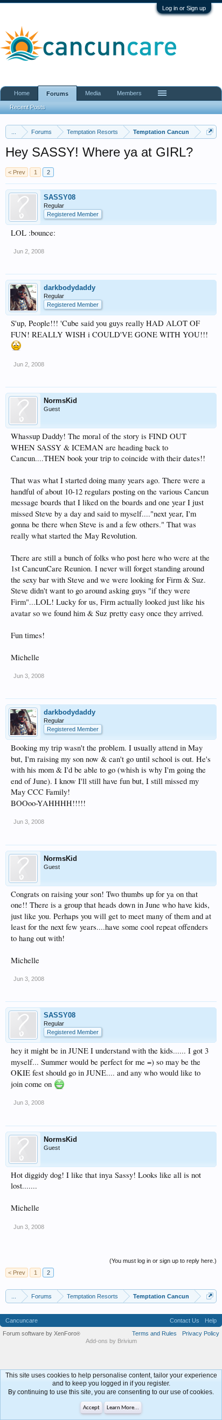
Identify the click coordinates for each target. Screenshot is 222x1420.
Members (129, 93)
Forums (57, 93)
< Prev (16, 172)
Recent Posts (27, 107)
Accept (91, 1408)
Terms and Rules (154, 1333)
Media (93, 93)
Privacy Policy (200, 1333)
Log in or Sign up (184, 8)
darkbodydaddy (69, 288)
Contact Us (184, 1320)
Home (22, 93)
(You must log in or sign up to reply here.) (163, 1260)
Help (211, 1320)
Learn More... (123, 1408)
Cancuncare (21, 1320)
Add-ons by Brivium (111, 1341)
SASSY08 (59, 197)
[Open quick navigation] (209, 131)
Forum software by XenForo (41, 1333)
